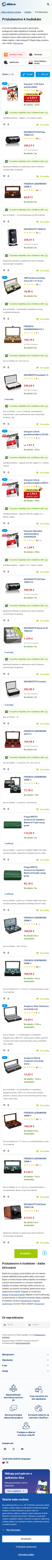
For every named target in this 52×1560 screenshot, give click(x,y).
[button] (26, 1354)
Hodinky (28, 12)
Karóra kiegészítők (23, 1343)
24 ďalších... (26, 1253)
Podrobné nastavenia (26, 1547)
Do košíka (44, 125)
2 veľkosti (9, 843)
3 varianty (9, 652)
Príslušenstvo (41, 12)
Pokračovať (18, 43)
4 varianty (9, 399)
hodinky (15, 1273)
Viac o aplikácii (14, 1491)
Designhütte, (26, 1301)
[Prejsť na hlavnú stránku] (9, 4)
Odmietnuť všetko (26, 1555)
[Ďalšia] (44, 1252)
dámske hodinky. (18, 1295)
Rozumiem (26, 1539)
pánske (5, 1295)
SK (7, 1462)
